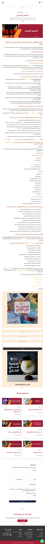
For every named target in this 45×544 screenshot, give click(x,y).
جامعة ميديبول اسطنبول (28, 533)
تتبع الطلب (20, 534)
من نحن (41, 531)
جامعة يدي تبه (38, 281)
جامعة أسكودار (29, 536)
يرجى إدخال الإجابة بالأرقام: (31, 493)
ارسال (22, 348)
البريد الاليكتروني (22, 336)
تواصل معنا (20, 536)
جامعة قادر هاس (37, 279)
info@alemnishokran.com (6, 533)
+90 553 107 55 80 (8, 531)
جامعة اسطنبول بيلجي (28, 531)
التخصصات (26, 12)
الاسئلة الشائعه (40, 536)
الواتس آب (22, 520)
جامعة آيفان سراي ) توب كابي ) (35, 285)
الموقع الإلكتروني (32, 484)
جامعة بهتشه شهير (28, 534)
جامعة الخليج (38, 283)
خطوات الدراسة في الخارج (17, 531)
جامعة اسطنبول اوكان (36, 277)
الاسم (22, 326)
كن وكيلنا (20, 533)
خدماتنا (42, 533)
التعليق (34, 470)
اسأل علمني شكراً (22, 341)
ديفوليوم (13, 542)
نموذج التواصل (23, 523)
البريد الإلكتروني (19, 479)
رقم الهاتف (22, 331)
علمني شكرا (23, 542)
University (41, 534)
